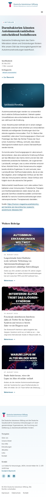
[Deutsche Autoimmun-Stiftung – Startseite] (23, 4)
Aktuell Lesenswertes (9, 72)
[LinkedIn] (14, 476)
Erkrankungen (7, 447)
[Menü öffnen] (42, 12)
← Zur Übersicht (8, 77)
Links (3, 453)
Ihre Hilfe (5, 444)
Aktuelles (5, 450)
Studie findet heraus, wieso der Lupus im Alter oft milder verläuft (18, 377)
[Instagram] (4, 476)
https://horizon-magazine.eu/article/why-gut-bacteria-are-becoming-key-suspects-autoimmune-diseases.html (20, 207)
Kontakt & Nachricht (8, 471)
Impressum (5, 493)
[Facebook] (9, 476)
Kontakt (4, 456)
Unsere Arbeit (6, 441)
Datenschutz (16, 493)
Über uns (5, 438)
